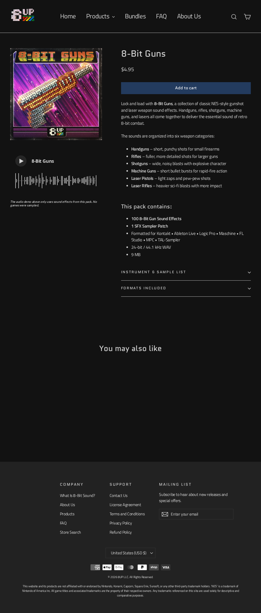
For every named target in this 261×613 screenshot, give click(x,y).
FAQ (161, 16)
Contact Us (118, 495)
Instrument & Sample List (153, 272)
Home (68, 16)
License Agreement (125, 505)
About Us (189, 16)
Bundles (135, 16)
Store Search (70, 532)
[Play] (21, 161)
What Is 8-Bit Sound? (77, 495)
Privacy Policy (121, 523)
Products (98, 16)
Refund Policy (121, 532)
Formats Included (144, 288)
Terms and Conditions (127, 514)
